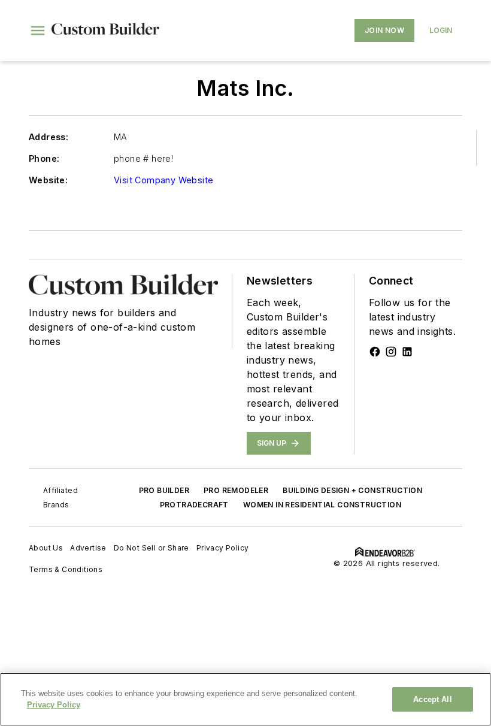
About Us (46, 547)
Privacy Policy (222, 547)
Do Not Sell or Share (151, 547)
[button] (38, 31)
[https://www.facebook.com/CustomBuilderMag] (375, 352)
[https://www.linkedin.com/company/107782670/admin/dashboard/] (407, 352)
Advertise (88, 547)
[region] (245, 699)
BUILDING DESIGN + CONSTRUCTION (352, 490)
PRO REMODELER (236, 490)
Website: (48, 180)
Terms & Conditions (65, 569)
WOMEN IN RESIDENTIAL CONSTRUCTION (322, 504)
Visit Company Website (163, 180)
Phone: (44, 158)
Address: (48, 137)
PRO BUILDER (164, 490)
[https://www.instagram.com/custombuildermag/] (391, 352)
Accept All (432, 699)
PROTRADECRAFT (194, 504)
